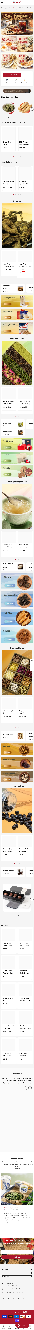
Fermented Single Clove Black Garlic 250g (23, 972)
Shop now (6, 291)
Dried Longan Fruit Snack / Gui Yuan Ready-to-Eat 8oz (25, 999)
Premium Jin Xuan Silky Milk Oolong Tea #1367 (25, 402)
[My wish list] (31, 2)
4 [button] (20, 156)
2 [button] (15, 156)
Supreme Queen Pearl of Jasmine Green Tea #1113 (9, 183)
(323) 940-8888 (16, 1289)
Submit (17, 1257)
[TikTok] (13, 1298)
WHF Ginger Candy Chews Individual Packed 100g (7, 944)
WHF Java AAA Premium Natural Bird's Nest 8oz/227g (24, 546)
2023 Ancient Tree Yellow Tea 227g (24, 143)
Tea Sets (17, 916)
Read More (17, 1168)
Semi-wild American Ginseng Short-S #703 (25, 265)
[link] (10, 1327)
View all (22, 122)
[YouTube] (18, 1298)
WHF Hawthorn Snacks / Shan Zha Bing (24, 944)
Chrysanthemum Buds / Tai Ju (24, 712)
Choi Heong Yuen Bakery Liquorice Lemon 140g (25, 1054)
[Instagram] (8, 1298)
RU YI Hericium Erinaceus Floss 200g (24, 1027)
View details (7, 1223)
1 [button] (15, 34)
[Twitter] (24, 1298)
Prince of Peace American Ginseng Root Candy (8, 1027)
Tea (9, 117)
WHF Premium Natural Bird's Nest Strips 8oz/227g (7, 546)
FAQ (17, 9)
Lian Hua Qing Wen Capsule (7, 850)
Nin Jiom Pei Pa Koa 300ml (24, 850)
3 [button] (18, 34)
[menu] (2, 2)
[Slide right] (30, 1088)
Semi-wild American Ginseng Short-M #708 (9, 265)
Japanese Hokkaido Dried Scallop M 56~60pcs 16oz (24, 183)
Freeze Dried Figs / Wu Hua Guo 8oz (7, 972)
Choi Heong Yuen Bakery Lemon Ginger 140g (8, 1054)
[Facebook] (3, 1298)
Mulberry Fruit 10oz (8, 999)
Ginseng (25, 117)
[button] (32, 109)
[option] (17, 23)
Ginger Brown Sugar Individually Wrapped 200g (8, 143)
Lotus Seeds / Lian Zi (9, 712)
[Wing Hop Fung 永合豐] (17, 91)
